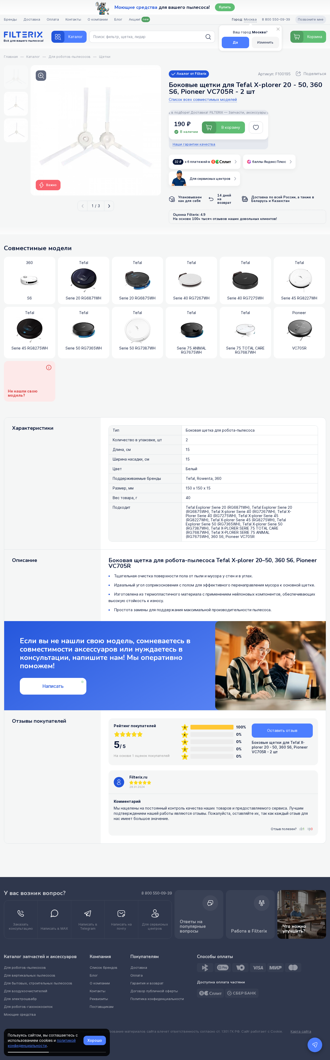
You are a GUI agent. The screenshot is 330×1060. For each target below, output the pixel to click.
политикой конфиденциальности (42, 1043)
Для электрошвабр (20, 999)
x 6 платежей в (192, 161)
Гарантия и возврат (147, 983)
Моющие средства (20, 1014)
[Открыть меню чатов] (315, 1045)
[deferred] (256, 127)
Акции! (139, 19)
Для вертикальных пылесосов (29, 975)
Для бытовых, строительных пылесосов (38, 983)
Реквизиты (99, 999)
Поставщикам (101, 1007)
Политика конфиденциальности (157, 999)
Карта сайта (301, 1032)
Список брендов (103, 968)
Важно (51, 185)
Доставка (31, 19)
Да (235, 42)
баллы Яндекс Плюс (269, 161)
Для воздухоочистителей (25, 991)
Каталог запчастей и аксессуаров (40, 956)
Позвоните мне (310, 19)
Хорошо (94, 1040)
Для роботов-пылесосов (25, 968)
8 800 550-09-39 (156, 893)
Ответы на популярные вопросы (193, 926)
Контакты (73, 19)
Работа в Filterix (249, 931)
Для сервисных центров (210, 178)
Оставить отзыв (282, 730)
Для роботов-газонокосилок (28, 1007)
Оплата (53, 19)
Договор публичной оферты (154, 991)
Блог (118, 19)
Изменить (265, 42)
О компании (98, 19)
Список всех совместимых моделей (203, 99)
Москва (250, 19)
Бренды (10, 19)
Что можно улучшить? (294, 928)
